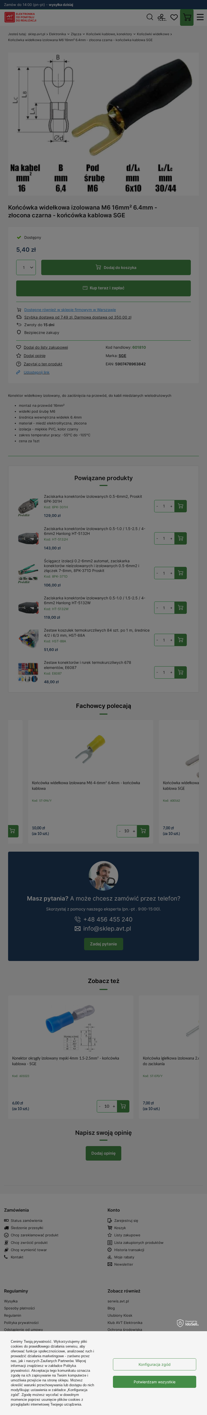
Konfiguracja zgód (155, 1364)
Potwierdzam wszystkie (154, 1382)
